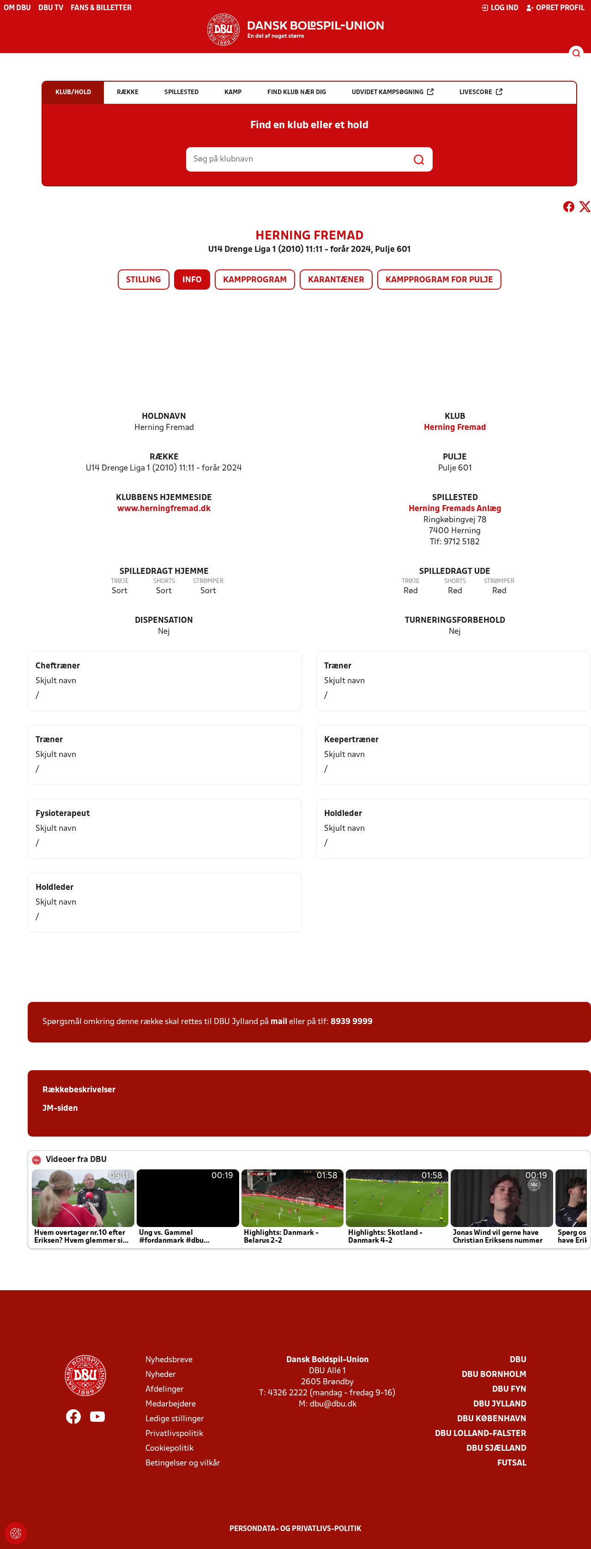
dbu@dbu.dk (333, 1404)
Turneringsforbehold (455, 621)
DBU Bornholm (494, 1375)
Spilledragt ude (454, 572)
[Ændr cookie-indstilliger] (16, 1533)
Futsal (511, 1463)
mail (279, 1022)
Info (192, 280)
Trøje (120, 581)
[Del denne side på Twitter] (585, 208)
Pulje (455, 457)
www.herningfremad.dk (164, 509)
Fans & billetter (101, 8)
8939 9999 (352, 1022)
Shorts (164, 581)
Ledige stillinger (174, 1419)
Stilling (143, 280)
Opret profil (560, 8)
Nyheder (160, 1375)
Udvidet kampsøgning (387, 92)
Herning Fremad (455, 428)
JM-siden (60, 1109)
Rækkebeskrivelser (78, 1090)
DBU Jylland (499, 1404)
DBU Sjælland (496, 1449)
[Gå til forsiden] (295, 29)
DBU (518, 1360)
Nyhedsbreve (169, 1360)
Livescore (475, 92)
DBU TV (50, 8)
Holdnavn (164, 417)
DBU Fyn (509, 1390)
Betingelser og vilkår (182, 1463)
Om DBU (17, 8)
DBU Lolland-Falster (480, 1434)
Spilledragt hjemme (164, 572)
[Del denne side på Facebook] (568, 208)
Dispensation (164, 621)
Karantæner (336, 280)
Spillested (455, 498)
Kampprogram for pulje (439, 280)
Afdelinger (164, 1390)
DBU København (491, 1419)
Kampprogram (255, 280)
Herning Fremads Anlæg (455, 509)
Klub (455, 417)
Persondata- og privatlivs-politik (295, 1529)
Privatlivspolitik (174, 1434)
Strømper (208, 581)
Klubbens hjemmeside (164, 498)
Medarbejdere (170, 1404)
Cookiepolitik (169, 1449)
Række (164, 457)
